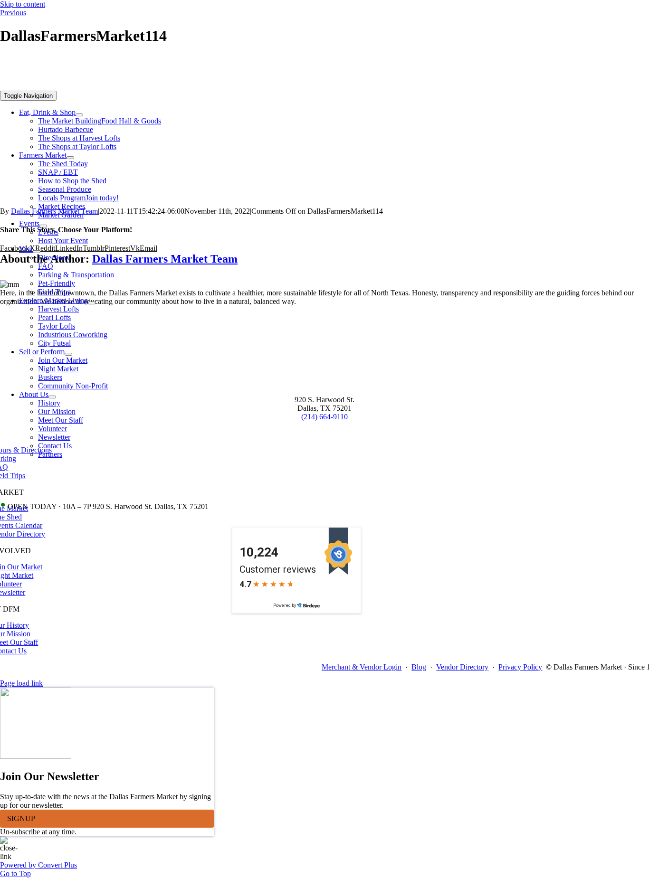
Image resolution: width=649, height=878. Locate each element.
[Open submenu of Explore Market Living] (91, 303)
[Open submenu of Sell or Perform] (68, 354)
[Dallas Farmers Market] (296, 86)
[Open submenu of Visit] (36, 251)
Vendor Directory (462, 667)
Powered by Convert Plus (38, 865)
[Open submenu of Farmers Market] (70, 157)
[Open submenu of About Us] (52, 397)
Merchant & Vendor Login (361, 667)
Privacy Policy (520, 667)
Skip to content (22, 4)
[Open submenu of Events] (43, 226)
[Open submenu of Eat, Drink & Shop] (79, 114)
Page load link (21, 683)
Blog (418, 667)
